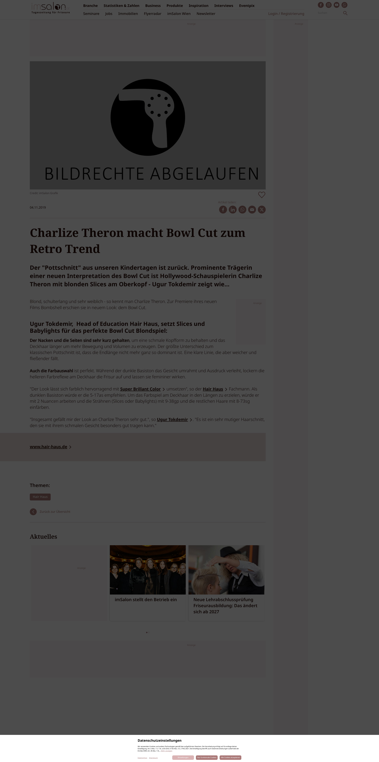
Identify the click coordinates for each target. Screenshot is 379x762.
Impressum (153, 758)
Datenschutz (142, 758)
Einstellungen (183, 757)
